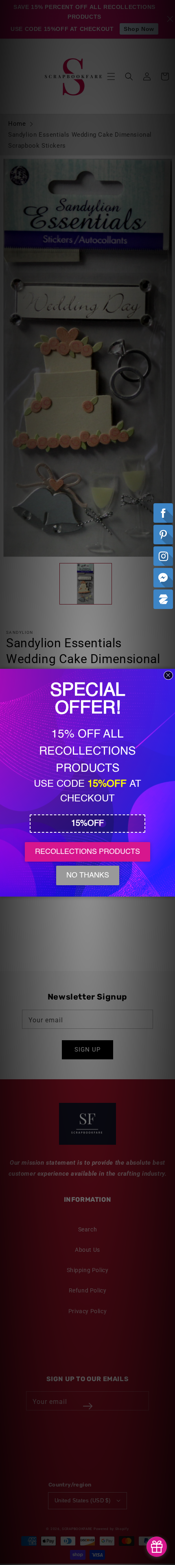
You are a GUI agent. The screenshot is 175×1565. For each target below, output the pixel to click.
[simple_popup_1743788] (157, 1547)
